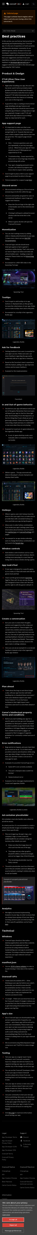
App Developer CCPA (9, 1147)
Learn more (6, 1215)
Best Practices (7, 1182)
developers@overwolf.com (19, 62)
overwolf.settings (25, 532)
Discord (25, 1137)
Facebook (26, 1141)
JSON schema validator (19, 966)
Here (25, 730)
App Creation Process (9, 1178)
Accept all (13, 1220)
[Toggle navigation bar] (4, 3)
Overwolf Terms (7, 1154)
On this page (9, 31)
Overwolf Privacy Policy (8, 1158)
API (3, 1174)
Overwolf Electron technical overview (26, 1183)
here (30, 180)
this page (12, 1113)
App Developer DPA (9, 1150)
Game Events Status (9, 1185)
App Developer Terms (9, 1137)
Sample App (19, 543)
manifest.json (12, 532)
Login (27, 4)
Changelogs (6, 1171)
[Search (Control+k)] (33, 4)
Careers (4, 1199)
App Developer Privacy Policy (7, 1142)
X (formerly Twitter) (27, 1145)
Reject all (13, 1225)
